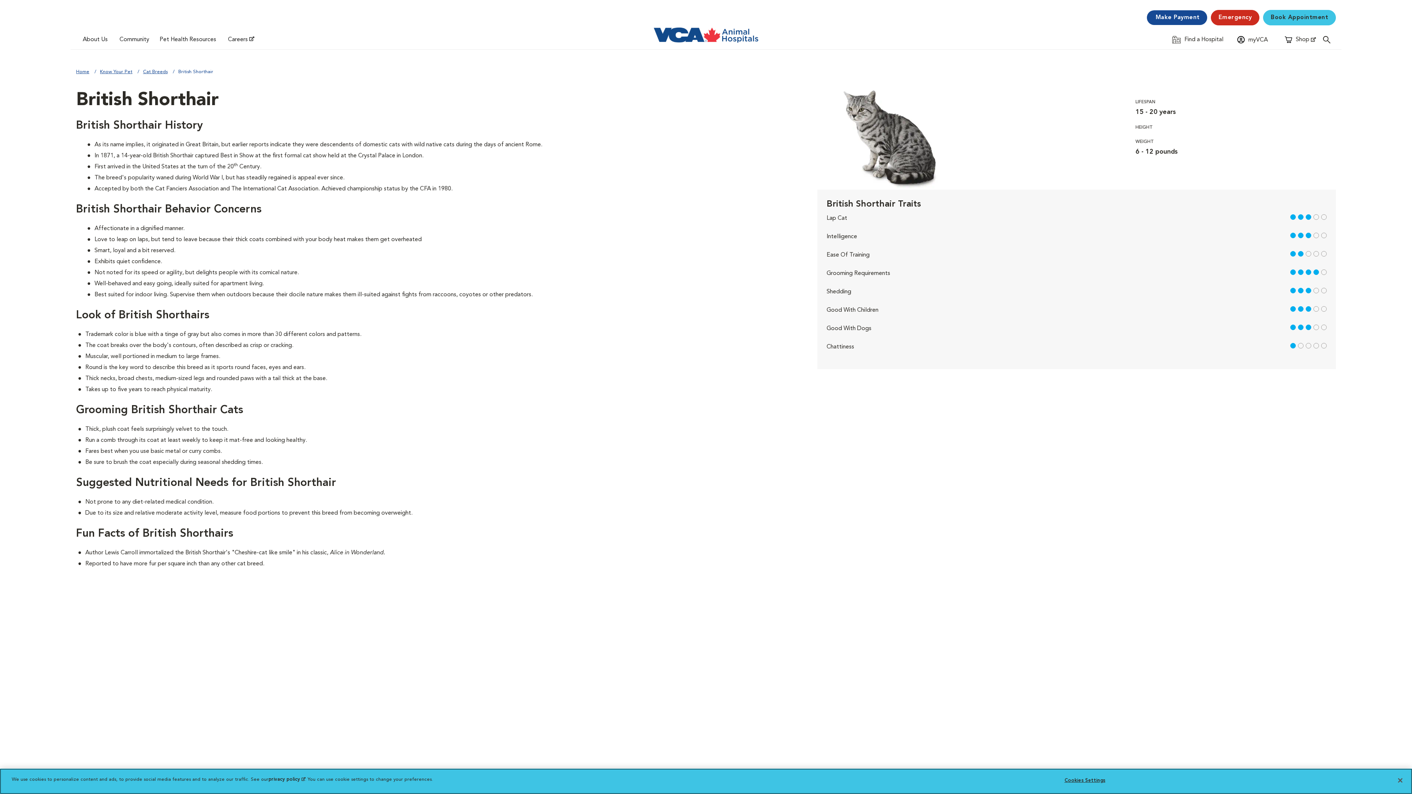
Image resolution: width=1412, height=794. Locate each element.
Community (134, 40)
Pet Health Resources (188, 40)
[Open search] (1328, 39)
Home (82, 71)
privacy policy (286, 779)
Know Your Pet (116, 71)
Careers (238, 40)
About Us (95, 40)
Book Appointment (1299, 18)
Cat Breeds (155, 71)
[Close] (1400, 780)
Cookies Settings (1085, 780)
